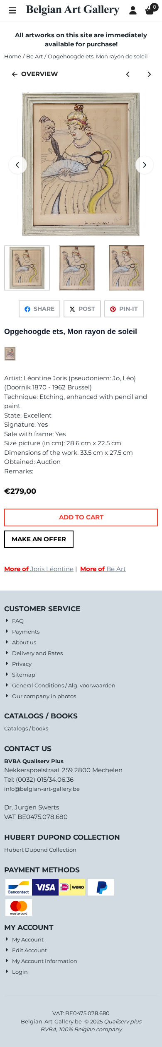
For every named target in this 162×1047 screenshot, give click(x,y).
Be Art (103, 569)
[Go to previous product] (128, 74)
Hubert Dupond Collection (40, 849)
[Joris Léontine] (10, 359)
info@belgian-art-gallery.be (42, 788)
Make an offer (39, 539)
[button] (12, 10)
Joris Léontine (39, 569)
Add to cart (81, 517)
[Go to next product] (149, 74)
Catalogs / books (26, 728)
